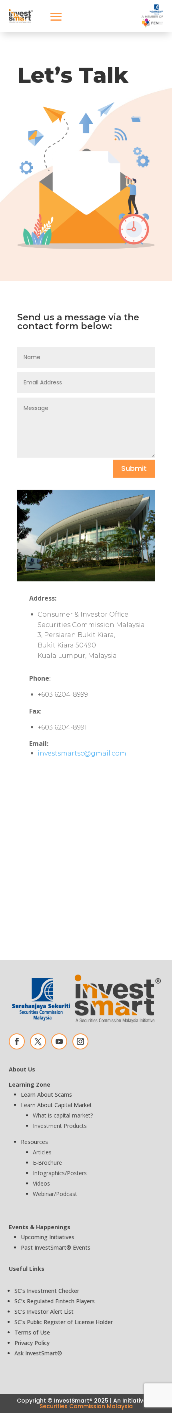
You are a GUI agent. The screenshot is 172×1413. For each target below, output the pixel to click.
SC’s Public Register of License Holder (63, 1322)
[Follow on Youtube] (59, 1041)
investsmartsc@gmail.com (82, 753)
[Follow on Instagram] (80, 1041)
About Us (22, 1069)
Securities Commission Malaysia (86, 1406)
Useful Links (26, 1268)
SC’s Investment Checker (46, 1290)
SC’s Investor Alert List (44, 1311)
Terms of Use (32, 1332)
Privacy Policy (32, 1343)
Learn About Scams (46, 1094)
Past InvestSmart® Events (55, 1247)
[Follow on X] (38, 1041)
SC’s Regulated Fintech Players (54, 1301)
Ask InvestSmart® (38, 1353)
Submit (134, 468)
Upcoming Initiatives (47, 1237)
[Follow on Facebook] (17, 1041)
